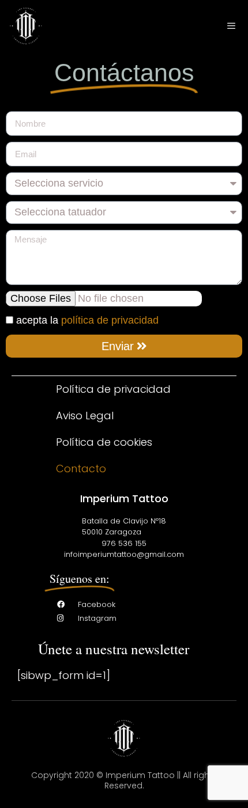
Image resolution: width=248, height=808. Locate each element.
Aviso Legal (85, 415)
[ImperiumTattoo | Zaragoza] (26, 26)
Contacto (81, 468)
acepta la (87, 320)
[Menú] (231, 26)
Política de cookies (104, 442)
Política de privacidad (113, 389)
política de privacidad (110, 320)
